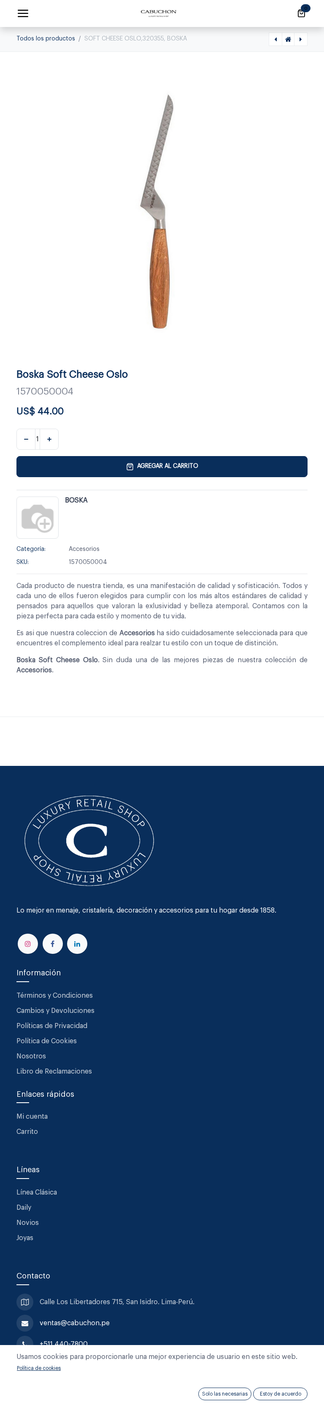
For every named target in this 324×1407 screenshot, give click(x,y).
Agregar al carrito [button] (167, 466)
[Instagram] (28, 944)
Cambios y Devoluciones (55, 1010)
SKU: (22, 562)
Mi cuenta (32, 1116)
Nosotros (31, 1056)
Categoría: (31, 549)
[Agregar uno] (49, 439)
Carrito (27, 1131)
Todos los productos (45, 39)
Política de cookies (39, 1368)
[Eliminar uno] (26, 439)
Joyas (24, 1238)
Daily (23, 1207)
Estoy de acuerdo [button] (280, 1393)
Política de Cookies (46, 1041)
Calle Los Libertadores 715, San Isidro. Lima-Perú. (118, 1302)
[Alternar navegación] (22, 13)
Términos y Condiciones (55, 995)
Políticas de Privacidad (51, 1026)
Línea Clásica (36, 1192)
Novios (27, 1222)
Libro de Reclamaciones (54, 1071)
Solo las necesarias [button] (225, 1393)
